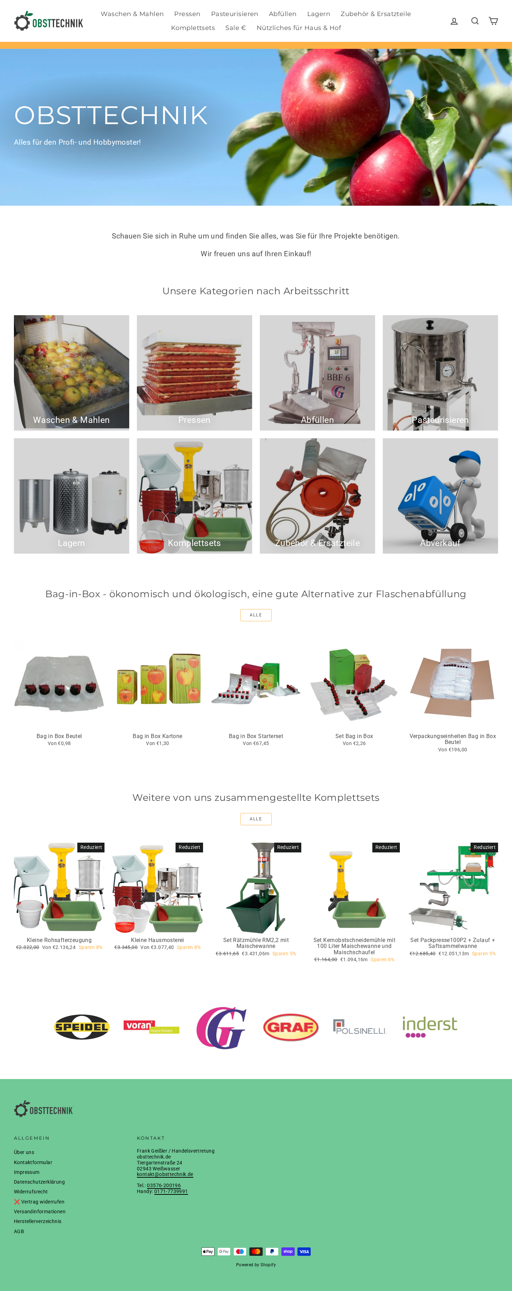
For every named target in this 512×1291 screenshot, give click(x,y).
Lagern (319, 14)
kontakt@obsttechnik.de (165, 1174)
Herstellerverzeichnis (37, 1221)
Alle (256, 615)
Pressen (187, 14)
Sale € (235, 28)
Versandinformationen (39, 1211)
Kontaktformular (33, 1162)
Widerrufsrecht (31, 1191)
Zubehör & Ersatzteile (376, 14)
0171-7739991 (171, 1191)
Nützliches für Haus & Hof (299, 28)
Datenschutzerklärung (39, 1182)
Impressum (27, 1172)
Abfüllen (283, 14)
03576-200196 (164, 1185)
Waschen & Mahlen (132, 14)
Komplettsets (193, 28)
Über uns (24, 1152)
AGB (19, 1231)
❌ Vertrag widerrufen (39, 1202)
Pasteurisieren (234, 14)
